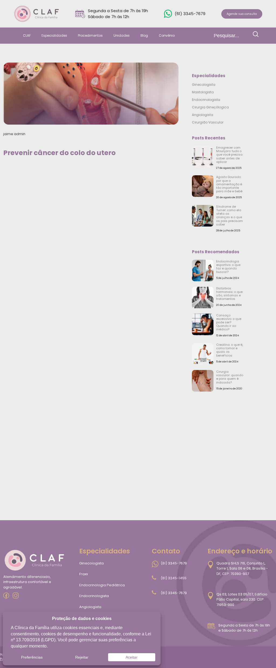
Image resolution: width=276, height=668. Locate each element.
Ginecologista (203, 84)
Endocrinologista (206, 99)
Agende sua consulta (242, 14)
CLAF (27, 35)
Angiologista (202, 114)
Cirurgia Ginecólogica (210, 107)
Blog (144, 35)
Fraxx (83, 574)
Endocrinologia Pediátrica (102, 585)
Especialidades (54, 35)
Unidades (121, 35)
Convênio (167, 35)
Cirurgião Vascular (207, 122)
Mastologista (203, 92)
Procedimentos (90, 35)
